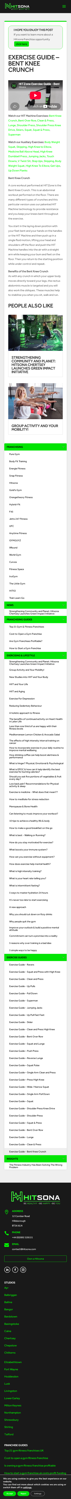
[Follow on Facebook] (15, 1270)
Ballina (8, 1302)
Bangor (8, 1309)
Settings (37, 1493)
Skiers (19, 129)
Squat (28, 129)
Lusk (7, 1383)
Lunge (12, 125)
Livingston (10, 1390)
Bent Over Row (27, 120)
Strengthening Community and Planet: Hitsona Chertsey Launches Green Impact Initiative (34, 364)
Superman (14, 134)
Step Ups (37, 161)
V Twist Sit (24, 161)
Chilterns (10, 1352)
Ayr (6, 1287)
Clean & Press (45, 120)
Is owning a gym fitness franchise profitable (30, 1465)
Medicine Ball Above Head (23, 151)
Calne (7, 1331)
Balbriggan (10, 1295)
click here (21, 44)
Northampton (12, 1412)
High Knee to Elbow (39, 146)
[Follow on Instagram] (23, 1270)
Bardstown (10, 1316)
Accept (9, 1493)
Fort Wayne (11, 1369)
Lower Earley (12, 1398)
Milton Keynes (12, 1405)
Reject (23, 1493)
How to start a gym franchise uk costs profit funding (35, 1473)
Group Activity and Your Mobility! (35, 427)
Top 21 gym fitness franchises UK (24, 1450)
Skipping (22, 146)
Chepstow (10, 1345)
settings (27, 1487)
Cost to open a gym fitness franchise (26, 1458)
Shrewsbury (11, 1419)
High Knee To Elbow (37, 165)
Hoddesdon (11, 1376)
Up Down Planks (17, 170)
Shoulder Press (26, 125)
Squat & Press (41, 129)
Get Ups (55, 165)
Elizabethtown (13, 1362)
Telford (8, 1434)
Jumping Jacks (37, 156)
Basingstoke (11, 1323)
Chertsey (10, 1338)
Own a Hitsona (35, 1258)
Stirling (8, 1427)
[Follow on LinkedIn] (7, 1270)
